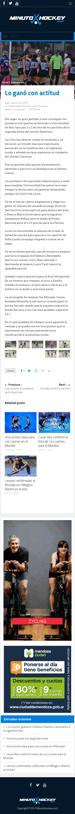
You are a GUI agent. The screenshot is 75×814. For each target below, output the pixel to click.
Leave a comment (15, 109)
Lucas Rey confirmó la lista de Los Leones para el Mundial (53, 441)
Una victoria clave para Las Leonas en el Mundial (19, 441)
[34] (37, 353)
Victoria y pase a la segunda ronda (27, 738)
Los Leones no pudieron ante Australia (19, 388)
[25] (10, 344)
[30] (51, 344)
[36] (64, 353)
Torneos (43, 106)
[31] (64, 344)
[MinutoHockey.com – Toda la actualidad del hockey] (37, 19)
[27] (24, 344)
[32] (10, 353)
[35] (51, 353)
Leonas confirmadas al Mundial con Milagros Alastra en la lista (20, 485)
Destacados (17, 82)
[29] (37, 344)
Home (5, 82)
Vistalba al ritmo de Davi (55, 387)
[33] (24, 353)
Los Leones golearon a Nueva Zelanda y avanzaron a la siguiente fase (36, 729)
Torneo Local (29, 106)
